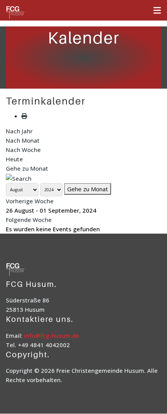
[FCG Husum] (25, 13)
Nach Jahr (19, 131)
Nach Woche (23, 150)
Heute (14, 159)
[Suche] (18, 178)
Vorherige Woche (30, 201)
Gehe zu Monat (27, 168)
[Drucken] (24, 116)
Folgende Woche (29, 220)
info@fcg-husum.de (51, 335)
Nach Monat (23, 140)
